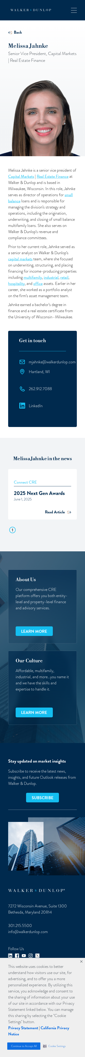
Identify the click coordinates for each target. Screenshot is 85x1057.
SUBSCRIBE (42, 798)
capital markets (20, 259)
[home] (29, 10)
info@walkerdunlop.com (28, 931)
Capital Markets (21, 176)
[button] (54, 1046)
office (38, 283)
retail (64, 277)
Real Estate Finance (52, 176)
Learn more (34, 631)
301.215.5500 (20, 925)
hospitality (16, 283)
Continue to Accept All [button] (23, 1046)
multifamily (33, 277)
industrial (51, 277)
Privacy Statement (23, 1028)
